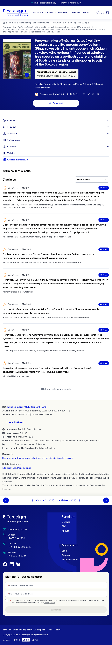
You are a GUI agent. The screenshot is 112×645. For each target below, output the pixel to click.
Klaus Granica (26, 205)
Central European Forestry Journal (34, 23)
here (72, 3)
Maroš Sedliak (54, 262)
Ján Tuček (7, 262)
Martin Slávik (9, 292)
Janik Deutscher (61, 205)
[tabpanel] (56, 271)
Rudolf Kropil (48, 237)
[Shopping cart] (107, 12)
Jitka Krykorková (42, 87)
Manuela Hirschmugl (43, 205)
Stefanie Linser (45, 207)
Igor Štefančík (26, 292)
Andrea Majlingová (38, 262)
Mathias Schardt (10, 205)
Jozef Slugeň (24, 317)
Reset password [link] (70, 559)
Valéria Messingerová (56, 317)
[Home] (4, 23)
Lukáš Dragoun (45, 84)
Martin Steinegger (94, 205)
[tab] (56, 120)
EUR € (17, 640)
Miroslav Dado (38, 317)
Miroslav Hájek (9, 376)
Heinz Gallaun (9, 207)
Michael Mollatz (77, 205)
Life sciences (9, 467)
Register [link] (66, 555)
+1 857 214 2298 (16, 538)
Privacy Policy (49, 603)
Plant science (24, 467)
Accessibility (54, 630)
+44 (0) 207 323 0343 (19, 547)
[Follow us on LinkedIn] (11, 564)
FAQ (64, 526)
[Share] (88, 94)
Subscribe (56, 609)
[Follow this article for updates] (93, 94)
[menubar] (61, 12)
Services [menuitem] (49, 12)
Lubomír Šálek (92, 84)
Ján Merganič (78, 84)
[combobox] (92, 179)
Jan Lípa (25, 376)
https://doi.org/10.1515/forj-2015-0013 (27, 406)
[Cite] (84, 94)
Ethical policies (41, 630)
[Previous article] (6, 500)
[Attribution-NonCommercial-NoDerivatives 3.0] (73, 94)
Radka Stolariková (62, 84)
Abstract (103, 188)
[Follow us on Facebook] (5, 564)
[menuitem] (102, 12)
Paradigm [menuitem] (62, 12)
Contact (66, 522)
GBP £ (35, 640)
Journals (12, 23)
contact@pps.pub (17, 529)
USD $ (26, 640)
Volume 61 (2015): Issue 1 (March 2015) (70, 23)
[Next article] (106, 500)
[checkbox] (6, 600)
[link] (26, 518)
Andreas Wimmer (25, 207)
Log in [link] (65, 550)
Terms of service (10, 630)
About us (66, 531)
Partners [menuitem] (76, 12)
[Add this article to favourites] (98, 94)
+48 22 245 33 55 (17, 555)
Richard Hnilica (10, 317)
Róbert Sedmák (20, 262)
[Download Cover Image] (27, 75)
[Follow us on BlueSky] (18, 564)
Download (58, 103)
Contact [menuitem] (86, 12)
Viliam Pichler (64, 237)
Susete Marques (74, 262)
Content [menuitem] (37, 12)
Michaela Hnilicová (80, 317)
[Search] (98, 12)
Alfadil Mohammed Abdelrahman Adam (21, 237)
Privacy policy (25, 630)
